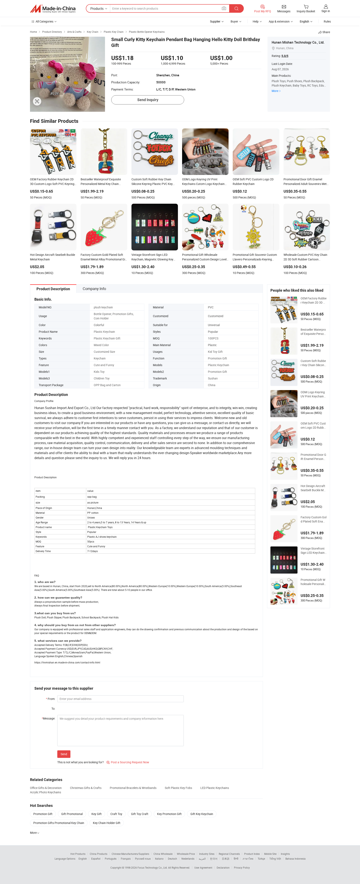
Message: (48, 718)
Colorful (99, 325)
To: (53, 709)
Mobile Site (270, 853)
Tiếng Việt (275, 858)
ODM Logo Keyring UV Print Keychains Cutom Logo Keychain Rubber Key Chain (313, 394)
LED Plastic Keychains (214, 788)
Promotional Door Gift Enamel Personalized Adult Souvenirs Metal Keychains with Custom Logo (313, 457)
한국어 (214, 858)
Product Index (252, 853)
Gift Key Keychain (201, 814)
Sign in (325, 11)
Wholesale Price (186, 853)
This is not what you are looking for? (80, 762)
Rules (327, 21)
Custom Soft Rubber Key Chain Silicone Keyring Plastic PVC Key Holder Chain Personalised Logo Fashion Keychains (314, 363)
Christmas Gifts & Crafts (85, 788)
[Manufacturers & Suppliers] (52, 8)
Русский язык (143, 858)
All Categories (44, 21)
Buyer (234, 21)
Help (256, 21)
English (83, 858)
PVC (211, 307)
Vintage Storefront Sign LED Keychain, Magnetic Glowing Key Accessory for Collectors (314, 550)
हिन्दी (236, 858)
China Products (98, 853)
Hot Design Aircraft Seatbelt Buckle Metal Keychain (313, 488)
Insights (285, 853)
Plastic (212, 345)
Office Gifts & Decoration (46, 788)
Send (64, 754)
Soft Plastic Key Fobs (178, 788)
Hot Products (77, 853)
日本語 (225, 858)
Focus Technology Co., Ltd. (153, 867)
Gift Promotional (72, 814)
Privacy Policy (242, 867)
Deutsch (172, 858)
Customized (215, 316)
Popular (213, 332)
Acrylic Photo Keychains (45, 792)
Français (126, 858)
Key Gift (96, 814)
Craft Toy (116, 814)
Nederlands (187, 858)
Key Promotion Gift (169, 814)
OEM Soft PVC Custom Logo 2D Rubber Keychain (313, 425)
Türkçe (261, 858)
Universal (214, 325)
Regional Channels (229, 853)
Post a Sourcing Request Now (127, 762)
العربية (202, 858)
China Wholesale (163, 853)
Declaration (223, 867)
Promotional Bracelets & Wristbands (133, 788)
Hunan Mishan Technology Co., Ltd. (298, 42)
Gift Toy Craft (139, 814)
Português (110, 858)
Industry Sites (206, 853)
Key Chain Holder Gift (106, 823)
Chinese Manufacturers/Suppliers (130, 853)
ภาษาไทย (248, 858)
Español (95, 858)
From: (50, 699)
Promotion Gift (42, 814)
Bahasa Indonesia (295, 858)
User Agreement (203, 867)
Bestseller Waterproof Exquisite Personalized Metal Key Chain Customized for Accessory (313, 332)
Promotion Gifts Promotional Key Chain (58, 823)
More (275, 91)
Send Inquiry (147, 100)
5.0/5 (284, 56)
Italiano (159, 858)
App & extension (279, 21)
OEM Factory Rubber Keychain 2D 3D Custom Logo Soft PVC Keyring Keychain (314, 300)
